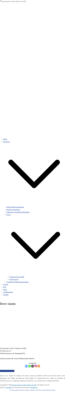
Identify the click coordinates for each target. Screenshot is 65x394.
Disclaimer (27, 390)
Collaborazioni (8, 292)
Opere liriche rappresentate (15, 207)
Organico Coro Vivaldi (17, 277)
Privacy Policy (38, 390)
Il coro (8, 214)
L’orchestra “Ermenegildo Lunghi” (17, 282)
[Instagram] (35, 366)
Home (5, 139)
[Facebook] (26, 366)
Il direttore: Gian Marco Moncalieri (17, 212)
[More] (38, 366)
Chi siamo (6, 141)
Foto (4, 287)
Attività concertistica (13, 209)
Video (5, 289)
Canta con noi (14, 279)
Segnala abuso (32, 390)
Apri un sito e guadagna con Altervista (17, 390)
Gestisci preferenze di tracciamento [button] (48, 390)
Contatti (5, 294)
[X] (32, 366)
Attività (5, 284)
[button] (34, 204)
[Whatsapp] (29, 366)
